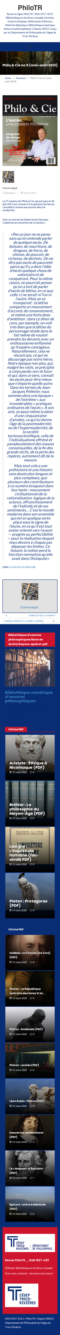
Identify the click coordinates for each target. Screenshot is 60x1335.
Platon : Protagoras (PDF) (29, 903)
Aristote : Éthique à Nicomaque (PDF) (28, 765)
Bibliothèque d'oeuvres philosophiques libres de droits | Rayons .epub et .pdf (28, 639)
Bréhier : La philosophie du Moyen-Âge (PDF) (27, 809)
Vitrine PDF (16, 729)
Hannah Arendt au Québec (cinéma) (24, 620)
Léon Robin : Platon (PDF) (27, 1101)
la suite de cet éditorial (21, 566)
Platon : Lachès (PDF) (24, 1065)
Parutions (10, 193)
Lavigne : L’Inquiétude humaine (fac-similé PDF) (24, 853)
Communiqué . (10, 188)
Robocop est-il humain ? (42, 615)
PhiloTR (30, 7)
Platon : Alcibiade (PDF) (26, 1029)
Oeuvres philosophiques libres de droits (30, 683)
